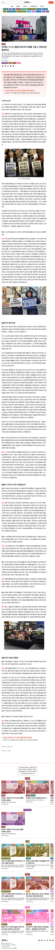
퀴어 (28, 879)
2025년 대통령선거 (22, 11)
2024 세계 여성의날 (12, 11)
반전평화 (39, 9)
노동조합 (40, 910)
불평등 (53, 844)
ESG (44, 11)
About (42, 6)
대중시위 (35, 910)
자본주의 (18, 844)
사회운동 (6, 9)
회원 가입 (51, 2)
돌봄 (10, 62)
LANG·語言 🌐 (33, 6)
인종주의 (4, 910)
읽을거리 (18, 6)
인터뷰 (3, 44)
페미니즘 (4, 844)
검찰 (5, 11)
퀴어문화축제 (34, 781)
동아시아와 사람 (17, 912)
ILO (48, 11)
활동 (12, 6)
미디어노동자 (5, 62)
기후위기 (39, 879)
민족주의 (10, 910)
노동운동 (42, 844)
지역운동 (46, 781)
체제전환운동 (39, 877)
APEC (34, 11)
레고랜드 (40, 781)
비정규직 (20, 781)
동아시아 (25, 6)
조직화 (32, 912)
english (39, 11)
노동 (14, 9)
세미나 (27, 891)
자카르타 (46, 910)
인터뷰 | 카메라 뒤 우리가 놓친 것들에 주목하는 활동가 (19, 90)
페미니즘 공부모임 (31, 9)
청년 (28, 912)
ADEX (29, 11)
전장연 (29, 844)
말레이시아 (16, 910)
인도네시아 (30, 910)
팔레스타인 (33, 879)
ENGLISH (45, 9)
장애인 (33, 844)
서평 (4, 847)
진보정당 (4, 912)
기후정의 (24, 9)
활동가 (14, 62)
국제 (10, 9)
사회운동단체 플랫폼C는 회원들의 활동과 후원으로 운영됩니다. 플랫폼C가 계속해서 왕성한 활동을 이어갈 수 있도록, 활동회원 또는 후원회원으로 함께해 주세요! (27, 770)
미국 (9, 844)
